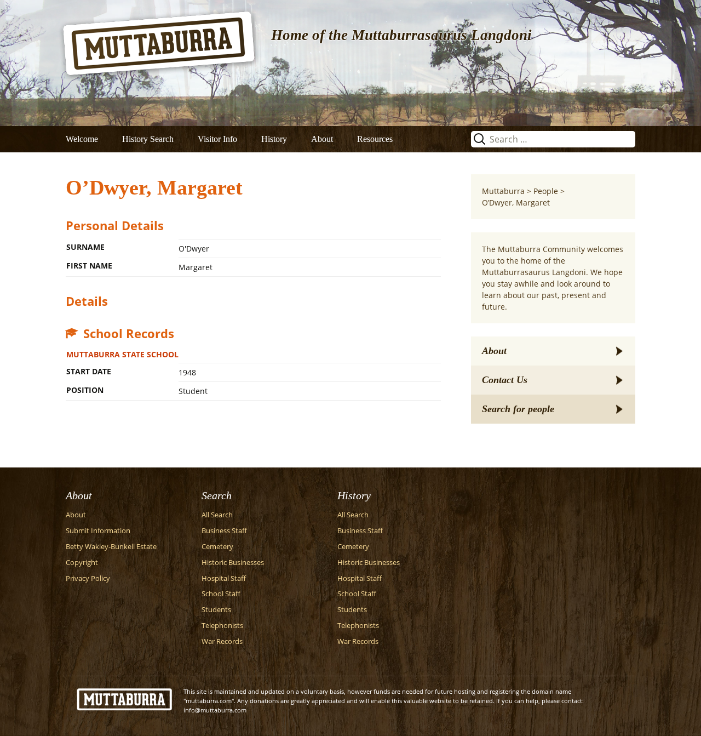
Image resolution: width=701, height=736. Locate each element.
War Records (222, 641)
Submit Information (98, 530)
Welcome (82, 139)
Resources (375, 139)
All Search (217, 515)
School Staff (221, 593)
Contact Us (504, 379)
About (322, 139)
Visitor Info (217, 139)
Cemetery (217, 546)
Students (216, 609)
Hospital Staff (224, 578)
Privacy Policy (88, 578)
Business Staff (224, 530)
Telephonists (222, 625)
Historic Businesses (233, 562)
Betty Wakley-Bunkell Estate (111, 546)
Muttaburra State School (122, 354)
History (274, 139)
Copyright (82, 562)
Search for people (518, 408)
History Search (148, 139)
